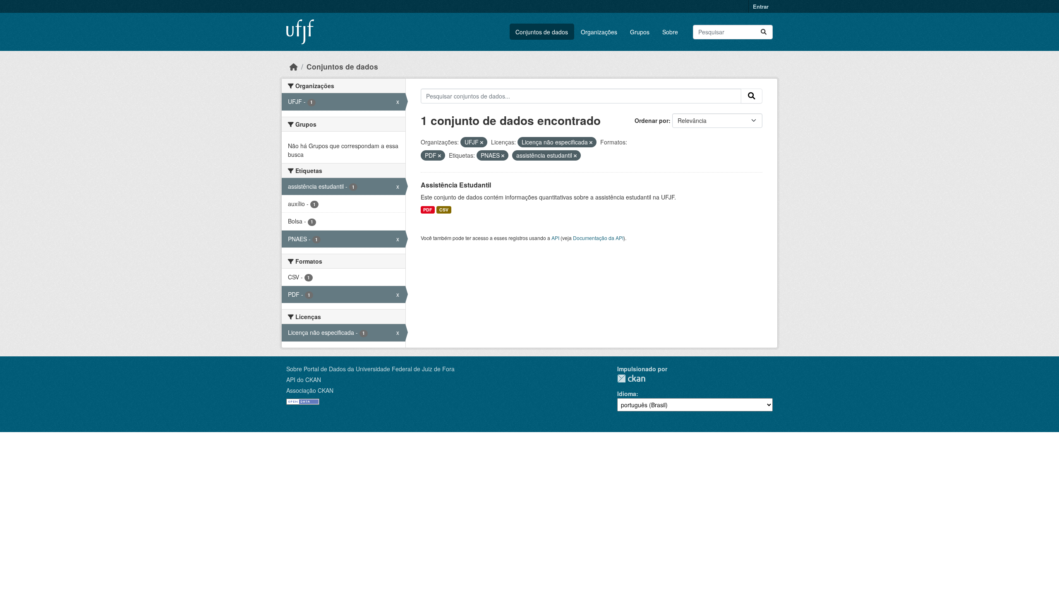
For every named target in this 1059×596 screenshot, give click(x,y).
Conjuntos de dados (541, 32)
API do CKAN (303, 379)
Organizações (599, 32)
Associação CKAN (309, 390)
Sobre (670, 32)
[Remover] (481, 142)
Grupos (639, 32)
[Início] (294, 66)
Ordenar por (651, 120)
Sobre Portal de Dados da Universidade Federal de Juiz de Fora (370, 369)
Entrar (761, 6)
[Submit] (763, 32)
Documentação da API (598, 237)
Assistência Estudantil (456, 185)
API (555, 237)
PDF (427, 210)
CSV (443, 210)
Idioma (626, 393)
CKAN (631, 378)
